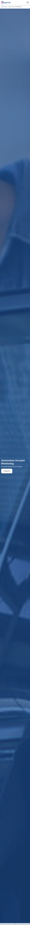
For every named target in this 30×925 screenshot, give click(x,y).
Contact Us (7, 471)
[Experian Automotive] (7, 2)
